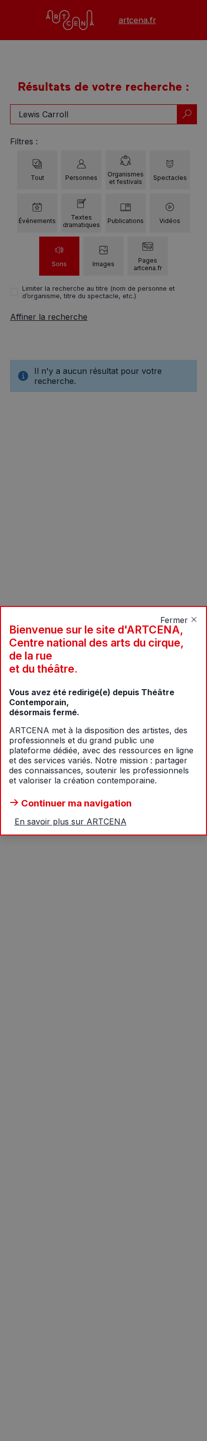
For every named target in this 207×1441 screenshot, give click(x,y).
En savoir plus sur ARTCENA (71, 821)
